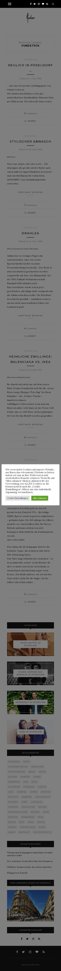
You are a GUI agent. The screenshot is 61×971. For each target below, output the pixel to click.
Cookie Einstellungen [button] (17, 498)
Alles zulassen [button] (39, 498)
